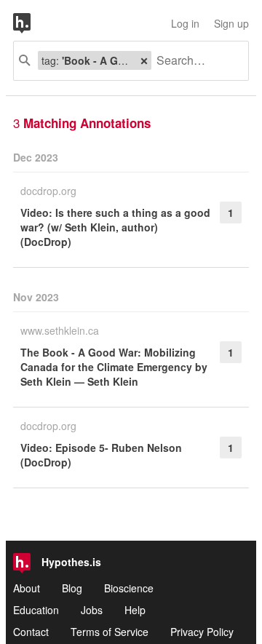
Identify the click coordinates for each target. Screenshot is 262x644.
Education (36, 610)
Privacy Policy (202, 631)
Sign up (231, 23)
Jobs (92, 610)
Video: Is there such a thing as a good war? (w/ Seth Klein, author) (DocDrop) (115, 227)
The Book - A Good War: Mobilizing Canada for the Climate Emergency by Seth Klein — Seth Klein (113, 367)
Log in (185, 23)
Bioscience (129, 588)
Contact (31, 631)
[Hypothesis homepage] (32, 23)
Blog (72, 588)
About (26, 588)
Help (135, 610)
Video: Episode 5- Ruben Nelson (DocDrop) (101, 454)
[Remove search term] (144, 60)
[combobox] (194, 61)
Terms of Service (109, 631)
